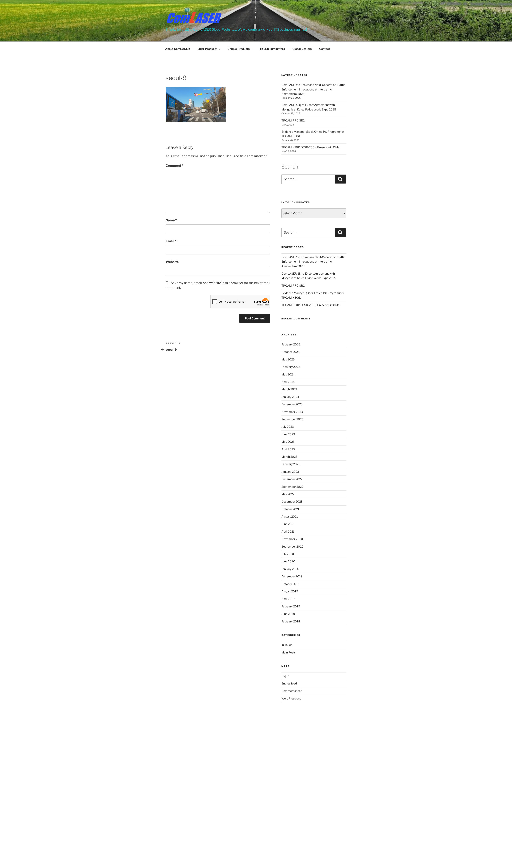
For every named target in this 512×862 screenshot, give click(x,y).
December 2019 (291, 576)
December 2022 (291, 479)
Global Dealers (302, 48)
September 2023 (292, 419)
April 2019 (288, 598)
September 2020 (292, 546)
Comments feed (291, 690)
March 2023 (289, 456)
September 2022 (292, 486)
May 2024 (288, 374)
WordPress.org (291, 698)
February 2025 (290, 366)
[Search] (340, 179)
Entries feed (289, 683)
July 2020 (287, 554)
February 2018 (290, 621)
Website (172, 262)
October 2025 (290, 351)
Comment (174, 166)
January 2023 (290, 471)
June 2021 (288, 524)
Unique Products (239, 48)
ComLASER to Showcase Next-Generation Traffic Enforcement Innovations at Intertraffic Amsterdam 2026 (313, 89)
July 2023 (287, 426)
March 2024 (289, 389)
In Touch (286, 644)
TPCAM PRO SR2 (293, 120)
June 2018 (288, 613)
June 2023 (288, 434)
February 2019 (290, 606)
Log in (285, 676)
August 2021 (289, 516)
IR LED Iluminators (272, 48)
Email (171, 241)
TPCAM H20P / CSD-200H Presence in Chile (310, 147)
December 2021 (291, 501)
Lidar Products (207, 48)
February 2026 (290, 344)
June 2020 (288, 561)
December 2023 (292, 404)
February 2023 (290, 464)
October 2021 (290, 509)
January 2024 (290, 396)
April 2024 (288, 381)
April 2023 (288, 449)
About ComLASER (177, 48)
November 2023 (292, 411)
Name (171, 220)
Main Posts (288, 652)
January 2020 (290, 569)
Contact (324, 48)
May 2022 (287, 494)
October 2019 (290, 584)
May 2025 (288, 359)
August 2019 (289, 591)
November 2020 (292, 539)
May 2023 (288, 441)
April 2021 (287, 531)
